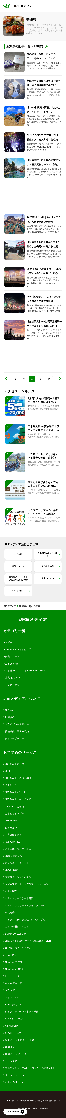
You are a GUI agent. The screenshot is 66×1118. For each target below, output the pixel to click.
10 (49, 379)
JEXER (8, 771)
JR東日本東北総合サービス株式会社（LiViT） (29, 940)
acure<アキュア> (13, 983)
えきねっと (10, 785)
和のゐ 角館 (11, 870)
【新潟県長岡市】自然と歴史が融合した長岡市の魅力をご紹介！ (43, 246)
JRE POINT (10, 820)
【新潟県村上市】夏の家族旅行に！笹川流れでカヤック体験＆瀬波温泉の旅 (43, 164)
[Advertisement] (33, 196)
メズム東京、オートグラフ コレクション (26, 884)
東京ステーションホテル (17, 877)
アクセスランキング (19, 391)
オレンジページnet (14, 1075)
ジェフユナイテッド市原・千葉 (21, 1011)
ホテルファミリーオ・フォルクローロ (24, 905)
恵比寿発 (9, 912)
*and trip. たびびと (14, 806)
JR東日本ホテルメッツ (16, 856)
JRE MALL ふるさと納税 (17, 778)
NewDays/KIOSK (13, 969)
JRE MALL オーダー (15, 764)
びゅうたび (10, 827)
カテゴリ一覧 (14, 631)
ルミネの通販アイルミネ (17, 926)
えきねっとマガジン (15, 813)
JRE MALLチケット (15, 792)
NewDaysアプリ (13, 962)
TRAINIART (11, 955)
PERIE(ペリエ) (12, 1004)
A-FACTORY (11, 1025)
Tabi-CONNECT (13, 841)
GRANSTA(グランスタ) (17, 948)
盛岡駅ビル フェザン (15, 1054)
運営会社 (9, 710)
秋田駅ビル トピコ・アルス (19, 1039)
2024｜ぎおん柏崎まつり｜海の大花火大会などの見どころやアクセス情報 (44, 273)
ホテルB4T (10, 891)
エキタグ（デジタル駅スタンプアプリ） (26, 919)
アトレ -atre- (11, 997)
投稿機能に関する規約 (16, 731)
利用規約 (9, 717)
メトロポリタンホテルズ (17, 848)
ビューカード (11, 976)
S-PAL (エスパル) (13, 1018)
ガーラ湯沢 (10, 1061)
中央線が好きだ (13, 834)
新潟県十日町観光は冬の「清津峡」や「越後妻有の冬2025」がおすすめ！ (44, 85)
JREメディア (9, 606)
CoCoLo (9, 1047)
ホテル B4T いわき (14, 1082)
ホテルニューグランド (16, 863)
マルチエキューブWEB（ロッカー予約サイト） (29, 1068)
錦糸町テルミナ (13, 1032)
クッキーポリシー (14, 738)
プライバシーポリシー (16, 724)
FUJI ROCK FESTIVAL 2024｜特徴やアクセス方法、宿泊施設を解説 (43, 139)
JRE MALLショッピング (17, 799)
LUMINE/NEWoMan (15, 933)
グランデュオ (11, 990)
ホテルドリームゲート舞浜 (19, 898)
